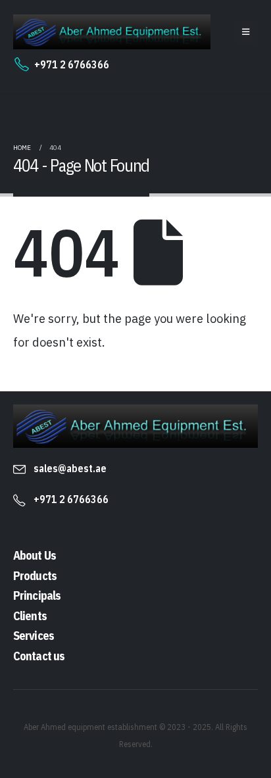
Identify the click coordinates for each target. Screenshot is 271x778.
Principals (37, 595)
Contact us (38, 656)
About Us (34, 555)
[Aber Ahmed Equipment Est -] (111, 31)
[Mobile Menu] (246, 32)
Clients (30, 615)
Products (35, 575)
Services (33, 635)
